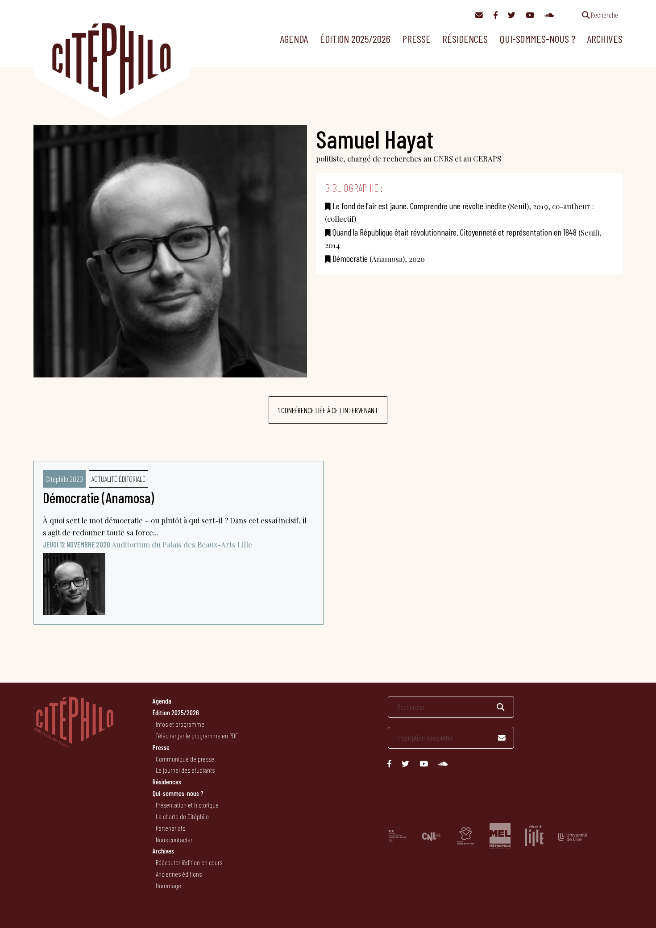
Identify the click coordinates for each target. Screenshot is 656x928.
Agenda (294, 38)
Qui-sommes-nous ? (537, 38)
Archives (605, 38)
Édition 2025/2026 (355, 38)
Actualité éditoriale (118, 478)
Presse (416, 38)
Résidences (465, 38)
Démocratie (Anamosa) (98, 497)
